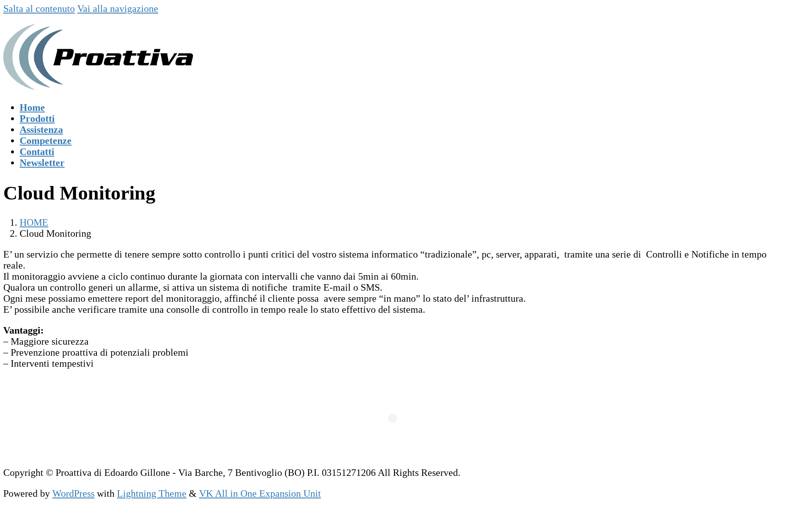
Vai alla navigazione (117, 8)
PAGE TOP (761, 486)
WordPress (73, 493)
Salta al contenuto (39, 8)
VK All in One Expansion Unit (260, 493)
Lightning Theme (151, 493)
